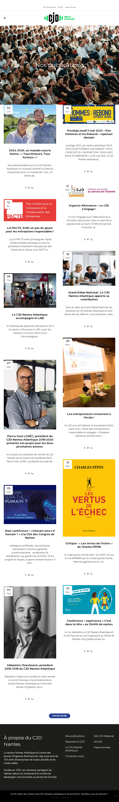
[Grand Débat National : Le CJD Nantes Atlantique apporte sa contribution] (89, 268)
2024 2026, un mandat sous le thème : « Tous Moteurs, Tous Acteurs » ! (30, 154)
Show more (59, 715)
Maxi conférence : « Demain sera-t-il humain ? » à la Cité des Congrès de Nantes (30, 534)
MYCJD (60, 7)
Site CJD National (49, 7)
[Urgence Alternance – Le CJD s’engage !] (89, 191)
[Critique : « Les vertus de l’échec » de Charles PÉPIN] (89, 498)
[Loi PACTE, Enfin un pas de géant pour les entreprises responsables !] (30, 210)
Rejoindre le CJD (75, 741)
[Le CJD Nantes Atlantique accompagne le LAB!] (30, 290)
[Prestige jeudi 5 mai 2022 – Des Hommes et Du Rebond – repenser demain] (89, 114)
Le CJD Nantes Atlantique (73, 749)
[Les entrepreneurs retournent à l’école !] (89, 372)
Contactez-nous (74, 756)
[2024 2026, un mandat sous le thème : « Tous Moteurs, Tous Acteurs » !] (30, 124)
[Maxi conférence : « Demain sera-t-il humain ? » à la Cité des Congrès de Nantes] (30, 504)
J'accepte (54, 798)
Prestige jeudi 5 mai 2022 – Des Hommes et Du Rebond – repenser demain (89, 134)
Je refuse (64, 798)
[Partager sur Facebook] (25, 187)
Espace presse (70, 7)
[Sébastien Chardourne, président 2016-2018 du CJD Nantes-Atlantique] (30, 622)
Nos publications (74, 736)
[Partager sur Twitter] (29, 187)
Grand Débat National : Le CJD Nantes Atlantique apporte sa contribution (89, 296)
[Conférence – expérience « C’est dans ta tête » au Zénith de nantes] (89, 599)
